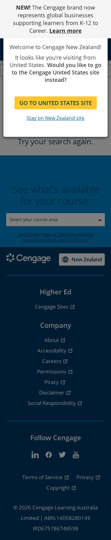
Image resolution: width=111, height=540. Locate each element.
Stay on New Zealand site (55, 118)
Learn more (65, 30)
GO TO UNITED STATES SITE (55, 103)
